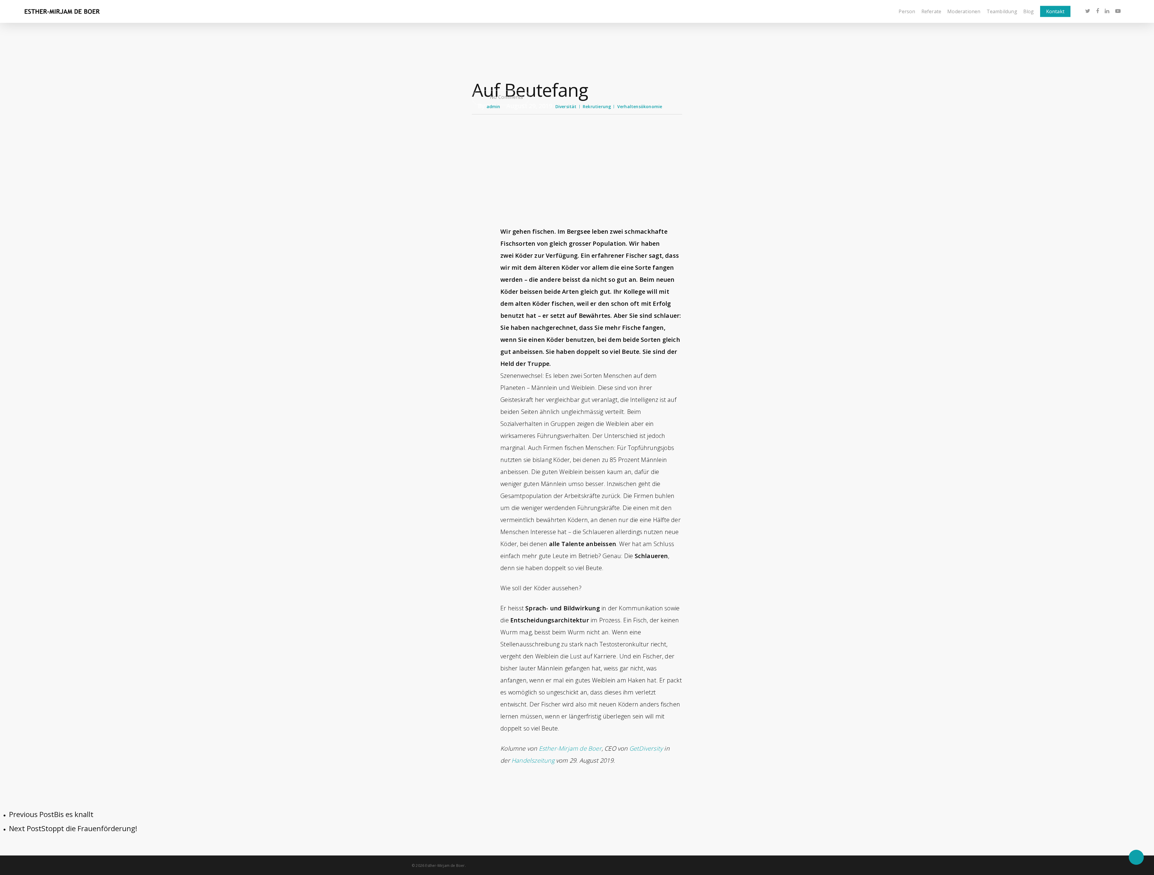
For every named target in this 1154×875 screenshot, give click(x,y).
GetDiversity (645, 748)
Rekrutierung (597, 106)
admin (493, 106)
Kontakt (1055, 11)
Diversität (566, 106)
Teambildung (1002, 11)
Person (907, 11)
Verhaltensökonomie (639, 106)
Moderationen (963, 11)
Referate (931, 11)
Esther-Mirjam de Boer (570, 748)
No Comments (506, 97)
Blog (1028, 11)
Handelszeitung (532, 760)
